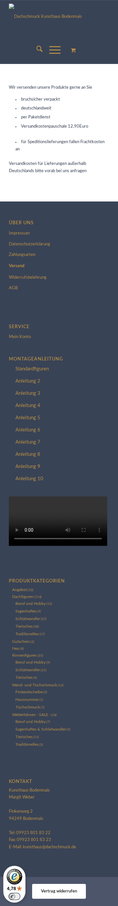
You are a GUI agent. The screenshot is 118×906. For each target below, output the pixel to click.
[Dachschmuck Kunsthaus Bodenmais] (59, 18)
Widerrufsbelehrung (28, 277)
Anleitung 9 (27, 466)
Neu (15, 648)
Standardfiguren (32, 368)
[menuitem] (36, 50)
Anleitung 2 (27, 381)
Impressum (19, 233)
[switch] (14, 896)
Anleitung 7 (27, 442)
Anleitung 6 (27, 429)
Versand (16, 266)
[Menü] (52, 50)
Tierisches (23, 626)
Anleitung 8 (27, 454)
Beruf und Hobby (30, 604)
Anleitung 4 (27, 405)
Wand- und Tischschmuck (34, 685)
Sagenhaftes (25, 611)
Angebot (19, 590)
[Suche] (36, 50)
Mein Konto (20, 337)
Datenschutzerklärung (29, 244)
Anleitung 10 (29, 478)
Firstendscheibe (29, 692)
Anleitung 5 (27, 417)
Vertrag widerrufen (59, 891)
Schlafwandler (27, 619)
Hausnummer (27, 700)
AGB (13, 288)
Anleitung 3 (27, 393)
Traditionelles (26, 634)
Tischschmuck (27, 707)
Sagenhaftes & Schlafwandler (40, 729)
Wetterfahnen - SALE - (31, 715)
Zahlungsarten (22, 255)
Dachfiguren (22, 597)
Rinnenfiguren (24, 655)
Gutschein (21, 641)
